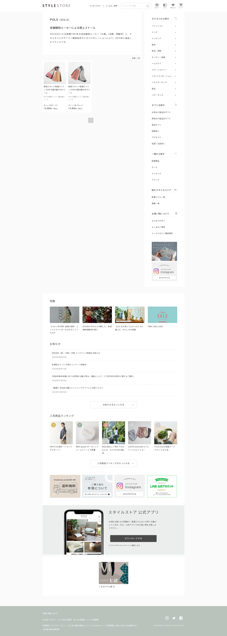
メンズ (155, 32)
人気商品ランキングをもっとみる (113, 463)
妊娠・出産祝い (158, 144)
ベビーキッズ (157, 95)
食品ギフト (156, 125)
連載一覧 (155, 203)
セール (155, 167)
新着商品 (155, 161)
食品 (154, 89)
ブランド (155, 180)
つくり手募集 (92, 620)
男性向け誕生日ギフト (161, 119)
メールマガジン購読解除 (162, 233)
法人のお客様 (79, 620)
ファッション (157, 26)
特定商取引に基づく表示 (116, 626)
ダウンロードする (133, 538)
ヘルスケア (156, 64)
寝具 (154, 45)
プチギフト (156, 137)
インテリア (156, 38)
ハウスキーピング (159, 82)
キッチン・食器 (158, 57)
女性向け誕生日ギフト (161, 112)
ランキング (156, 174)
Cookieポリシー (99, 626)
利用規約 (46, 626)
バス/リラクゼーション (162, 76)
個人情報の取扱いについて (81, 626)
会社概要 (130, 626)
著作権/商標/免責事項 (51, 629)
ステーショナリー (159, 70)
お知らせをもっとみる (113, 405)
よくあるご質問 (111, 6)
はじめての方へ (95, 6)
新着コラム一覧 (158, 197)
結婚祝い (155, 131)
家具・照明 (156, 51)
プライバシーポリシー (59, 626)
